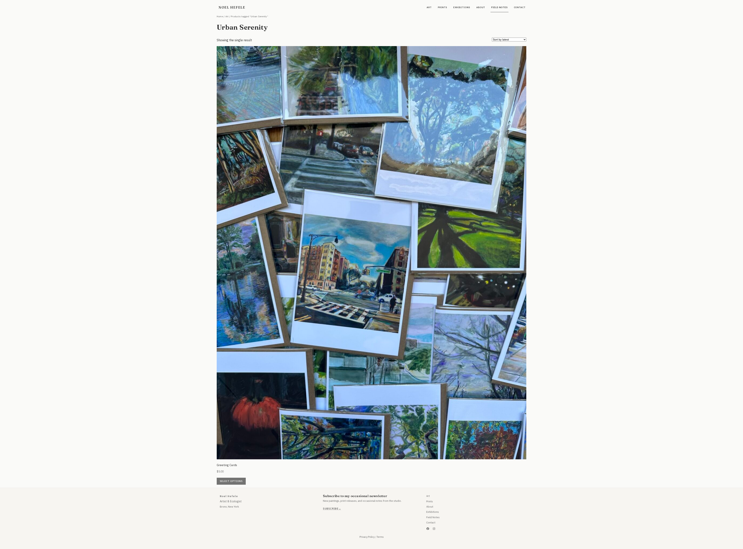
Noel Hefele (232, 7)
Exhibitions (432, 512)
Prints (429, 501)
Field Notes (433, 517)
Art (227, 16)
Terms (380, 537)
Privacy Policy (367, 537)
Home (220, 16)
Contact (430, 522)
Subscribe (330, 508)
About (429, 506)
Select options (231, 481)
